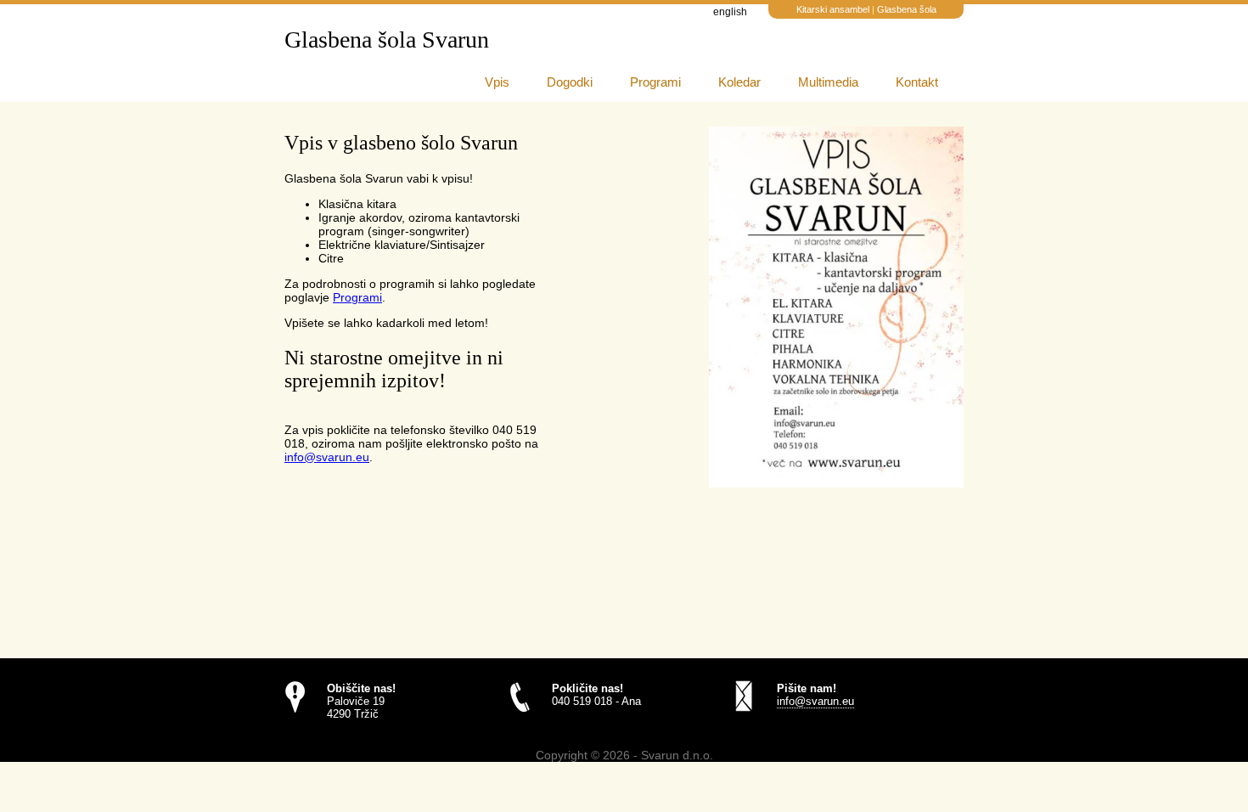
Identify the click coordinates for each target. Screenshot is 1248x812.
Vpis (497, 82)
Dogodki (570, 82)
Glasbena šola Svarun (386, 39)
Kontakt (917, 82)
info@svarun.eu (326, 457)
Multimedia (828, 82)
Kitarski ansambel (834, 9)
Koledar (739, 82)
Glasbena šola (906, 9)
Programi (655, 82)
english (730, 12)
